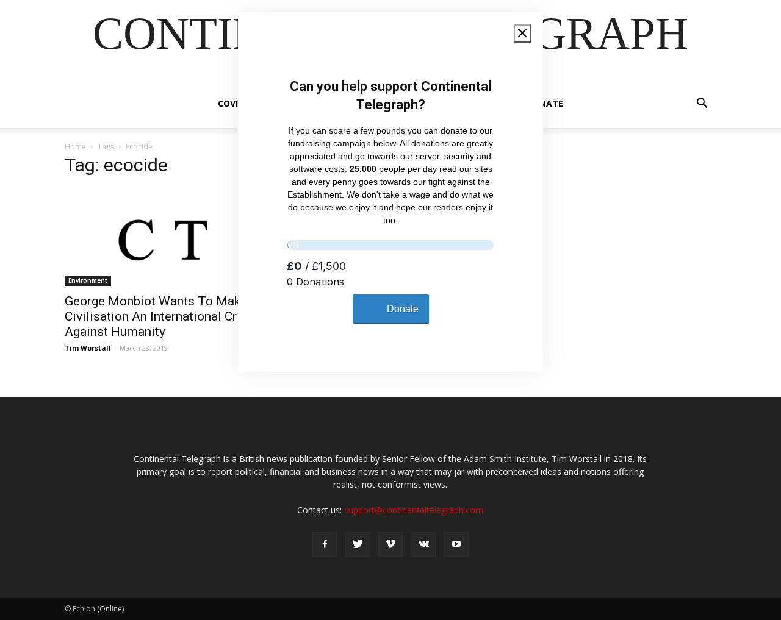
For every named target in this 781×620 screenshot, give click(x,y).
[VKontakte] (423, 544)
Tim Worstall (88, 347)
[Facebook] (324, 544)
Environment (87, 280)
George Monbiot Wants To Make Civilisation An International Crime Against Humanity (161, 316)
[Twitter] (357, 544)
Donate (545, 103)
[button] (701, 104)
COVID (231, 103)
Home (75, 146)
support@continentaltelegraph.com (413, 510)
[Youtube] (456, 544)
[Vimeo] (390, 544)
